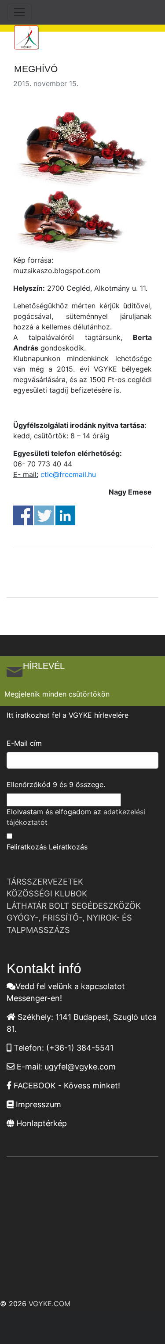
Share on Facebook (23, 515)
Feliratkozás (27, 846)
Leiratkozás (68, 846)
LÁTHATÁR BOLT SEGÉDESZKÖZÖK (74, 905)
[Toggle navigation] (19, 12)
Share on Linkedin (65, 515)
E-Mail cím (24, 743)
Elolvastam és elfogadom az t (76, 817)
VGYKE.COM (49, 1303)
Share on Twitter (44, 515)
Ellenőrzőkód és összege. (56, 784)
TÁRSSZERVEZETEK (45, 881)
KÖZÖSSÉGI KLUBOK (47, 893)
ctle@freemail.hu (68, 474)
